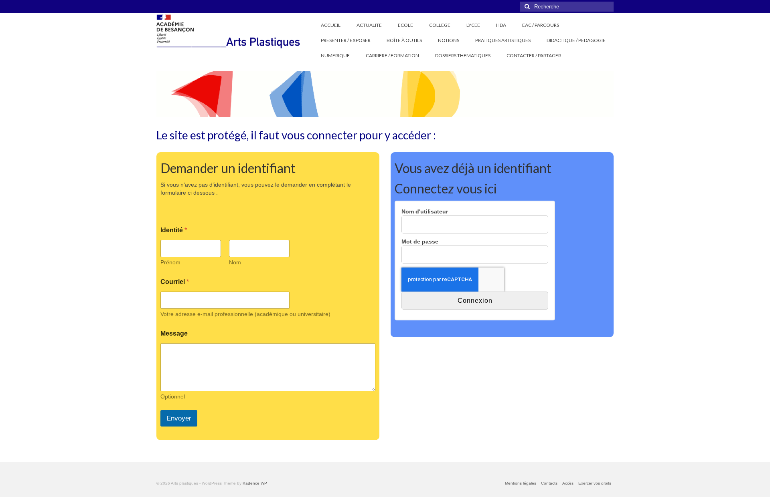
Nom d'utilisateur (424, 211)
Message (174, 333)
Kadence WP (255, 483)
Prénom (170, 262)
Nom (235, 262)
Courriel (174, 281)
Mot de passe (419, 241)
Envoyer (178, 418)
